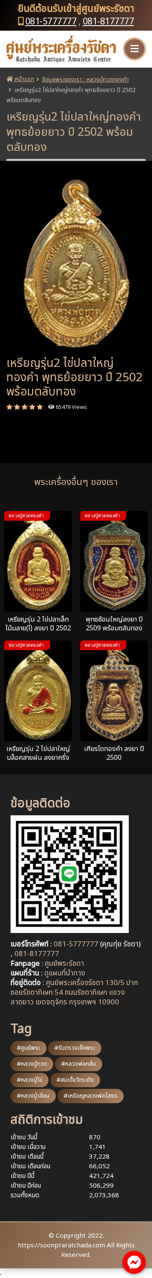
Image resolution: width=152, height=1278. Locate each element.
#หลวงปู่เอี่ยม (33, 1095)
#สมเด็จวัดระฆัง (75, 1079)
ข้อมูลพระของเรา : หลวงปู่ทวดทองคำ (85, 79)
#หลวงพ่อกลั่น (78, 1063)
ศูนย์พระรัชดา (64, 963)
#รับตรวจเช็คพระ (74, 1047)
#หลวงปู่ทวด (32, 1063)
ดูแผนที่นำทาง (64, 973)
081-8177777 (108, 21)
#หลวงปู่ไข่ (29, 1079)
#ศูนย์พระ (28, 1047)
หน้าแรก (23, 79)
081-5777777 (51, 21)
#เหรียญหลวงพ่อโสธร (90, 1095)
